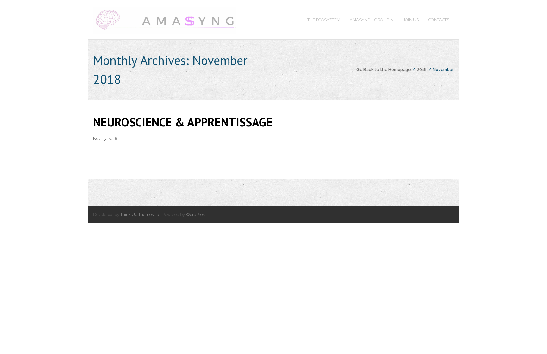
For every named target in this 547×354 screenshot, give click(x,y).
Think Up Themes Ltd (140, 214)
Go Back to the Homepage (383, 69)
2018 (422, 69)
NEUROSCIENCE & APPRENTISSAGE (183, 122)
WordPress (196, 214)
